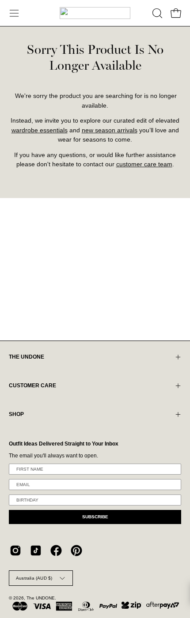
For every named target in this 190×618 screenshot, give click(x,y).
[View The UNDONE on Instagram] (15, 550)
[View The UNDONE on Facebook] (56, 550)
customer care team (144, 164)
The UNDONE (41, 598)
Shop (16, 414)
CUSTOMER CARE (32, 385)
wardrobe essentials (39, 130)
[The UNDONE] (95, 13)
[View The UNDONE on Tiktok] (35, 550)
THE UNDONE (26, 357)
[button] (156, 13)
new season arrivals (109, 130)
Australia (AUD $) (34, 578)
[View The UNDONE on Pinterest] (76, 550)
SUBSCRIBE (95, 516)
